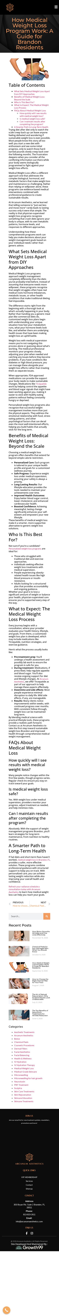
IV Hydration (20, 1061)
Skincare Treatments (23, 1101)
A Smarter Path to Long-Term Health (31, 127)
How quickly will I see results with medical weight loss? (33, 114)
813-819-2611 (29, 1214)
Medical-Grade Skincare (25, 1071)
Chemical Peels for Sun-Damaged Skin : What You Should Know (40, 949)
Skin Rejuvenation (22, 1094)
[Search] (46, 916)
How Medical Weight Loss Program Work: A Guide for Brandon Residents (40, 965)
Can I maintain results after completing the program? (32, 122)
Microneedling (21, 1075)
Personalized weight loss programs (25, 548)
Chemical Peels (21, 1042)
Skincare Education (23, 1098)
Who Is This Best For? (24, 102)
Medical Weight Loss (24, 1068)
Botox (17, 1038)
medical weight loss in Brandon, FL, (34, 859)
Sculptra (18, 1088)
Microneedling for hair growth (28, 1078)
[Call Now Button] (6, 1310)
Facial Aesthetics (22, 1052)
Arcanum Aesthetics (23, 1035)
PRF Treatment (21, 1084)
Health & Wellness (23, 1058)
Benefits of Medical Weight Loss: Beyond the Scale (29, 98)
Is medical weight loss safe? (32, 118)
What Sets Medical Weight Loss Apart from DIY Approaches (32, 92)
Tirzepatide (41, 383)
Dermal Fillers (20, 1048)
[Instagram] (31, 1233)
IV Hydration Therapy (24, 1065)
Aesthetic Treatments (24, 1032)
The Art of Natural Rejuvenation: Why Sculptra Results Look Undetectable (41, 996)
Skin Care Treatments (24, 1091)
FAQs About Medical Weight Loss (30, 110)
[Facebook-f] (26, 1233)
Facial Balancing (21, 1055)
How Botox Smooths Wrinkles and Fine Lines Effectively (41, 933)
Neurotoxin (19, 1081)
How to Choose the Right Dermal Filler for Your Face (40, 980)
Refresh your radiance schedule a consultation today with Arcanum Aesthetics (24, 889)
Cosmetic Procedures (24, 1045)
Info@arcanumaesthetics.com (29, 1221)
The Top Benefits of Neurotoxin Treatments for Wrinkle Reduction (40, 1013)
